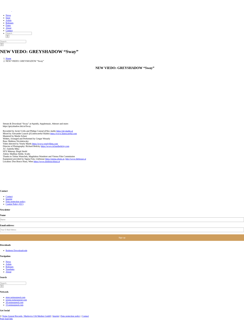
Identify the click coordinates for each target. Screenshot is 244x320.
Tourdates (10, 269)
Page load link (6, 318)
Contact (9, 196)
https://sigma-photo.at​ (54, 159)
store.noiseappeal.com (15, 297)
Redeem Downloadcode (16, 250)
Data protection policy (15, 201)
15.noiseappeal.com (14, 305)
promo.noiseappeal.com (16, 300)
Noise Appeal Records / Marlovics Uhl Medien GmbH (26, 316)
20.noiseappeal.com (14, 302)
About (8, 272)
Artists (8, 264)
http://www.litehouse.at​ (75, 159)
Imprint (9, 199)
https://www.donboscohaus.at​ (47, 161)
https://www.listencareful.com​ (63, 133)
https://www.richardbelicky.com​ (55, 146)
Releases (9, 267)
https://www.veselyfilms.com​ (45, 144)
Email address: (7, 225)
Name (3, 215)
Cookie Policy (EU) (14, 204)
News (8, 261)
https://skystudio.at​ (64, 131)
